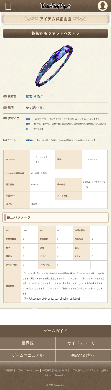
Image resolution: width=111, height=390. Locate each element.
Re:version (60, 375)
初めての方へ (83, 355)
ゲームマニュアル (28, 355)
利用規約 (8, 370)
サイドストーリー (83, 343)
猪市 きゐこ (35, 96)
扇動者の (30, 140)
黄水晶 (28, 126)
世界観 (28, 343)
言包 (28, 118)
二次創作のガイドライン (85, 370)
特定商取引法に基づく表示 (56, 370)
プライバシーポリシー (28, 370)
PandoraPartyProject (55, 6)
